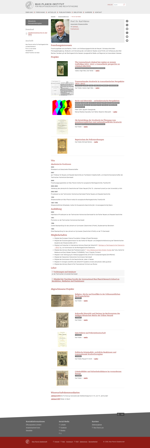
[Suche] (124, 5)
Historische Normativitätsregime (35, 22)
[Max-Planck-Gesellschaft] (29, 442)
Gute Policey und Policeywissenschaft (90, 333)
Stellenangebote (97, 425)
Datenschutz (83, 442)
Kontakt (98, 12)
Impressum (69, 442)
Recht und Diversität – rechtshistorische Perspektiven (97, 101)
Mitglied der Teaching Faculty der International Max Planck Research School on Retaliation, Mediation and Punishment (85, 280)
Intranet (57, 442)
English (110, 4)
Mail (63, 442)
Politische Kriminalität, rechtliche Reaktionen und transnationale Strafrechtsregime (95, 353)
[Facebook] (127, 21)
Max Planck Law (99, 427)
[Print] (127, 40)
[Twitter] (127, 32)
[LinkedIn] (127, 25)
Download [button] (30, 29)
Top (122, 414)
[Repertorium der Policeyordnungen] (62, 146)
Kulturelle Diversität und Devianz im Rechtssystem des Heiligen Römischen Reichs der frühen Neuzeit (97, 314)
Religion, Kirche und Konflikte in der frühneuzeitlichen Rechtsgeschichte (97, 295)
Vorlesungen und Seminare (65, 272)
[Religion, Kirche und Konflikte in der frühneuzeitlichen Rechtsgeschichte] (62, 300)
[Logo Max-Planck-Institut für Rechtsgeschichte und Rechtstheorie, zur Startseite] (58, 5)
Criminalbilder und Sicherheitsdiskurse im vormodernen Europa (98, 372)
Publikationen (75, 29)
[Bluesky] (127, 29)
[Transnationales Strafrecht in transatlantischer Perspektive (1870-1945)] (62, 88)
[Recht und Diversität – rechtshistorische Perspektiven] (62, 107)
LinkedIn (63, 425)
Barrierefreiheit (93, 442)
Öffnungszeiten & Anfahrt (33, 425)
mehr (97, 71)
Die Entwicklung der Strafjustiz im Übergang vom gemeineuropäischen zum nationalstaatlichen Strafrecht (98, 121)
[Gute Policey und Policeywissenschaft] (62, 339)
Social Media (64, 422)
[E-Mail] (127, 36)
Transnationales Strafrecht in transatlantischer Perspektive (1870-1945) (99, 82)
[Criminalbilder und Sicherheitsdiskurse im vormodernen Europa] (62, 378)
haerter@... (75, 26)
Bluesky (63, 430)
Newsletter (29, 430)
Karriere (95, 422)
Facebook (64, 427)
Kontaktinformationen (35, 422)
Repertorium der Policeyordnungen (89, 139)
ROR (77, 442)
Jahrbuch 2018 (55, 396)
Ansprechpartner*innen (33, 427)
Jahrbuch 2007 (55, 399)
